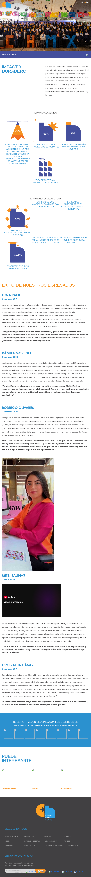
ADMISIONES (9, 846)
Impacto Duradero (9, 54)
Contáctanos (30, 846)
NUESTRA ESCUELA (50, 841)
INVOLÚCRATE (29, 836)
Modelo (7, 841)
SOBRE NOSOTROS (11, 836)
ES (85, 2)
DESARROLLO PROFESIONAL (53, 846)
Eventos (67, 841)
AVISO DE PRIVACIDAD (71, 846)
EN (88, 2)
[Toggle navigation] (87, 6)
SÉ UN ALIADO (68, 836)
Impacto (47, 836)
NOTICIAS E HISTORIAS (32, 841)
